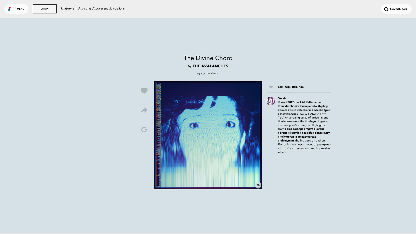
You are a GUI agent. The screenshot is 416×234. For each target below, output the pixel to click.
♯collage (310, 121)
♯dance (282, 110)
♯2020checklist (295, 102)
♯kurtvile (293, 133)
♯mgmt (308, 129)
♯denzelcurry (321, 133)
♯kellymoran (286, 136)
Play (208, 135)
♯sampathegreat (305, 136)
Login (45, 9)
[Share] (144, 110)
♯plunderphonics (288, 106)
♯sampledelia (308, 106)
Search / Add (398, 9)
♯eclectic (317, 110)
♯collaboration (287, 121)
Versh (214, 73)
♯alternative (313, 102)
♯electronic (304, 110)
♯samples (323, 144)
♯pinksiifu (306, 133)
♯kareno (319, 129)
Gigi (287, 87)
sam (280, 87)
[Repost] (144, 130)
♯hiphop (323, 106)
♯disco (292, 110)
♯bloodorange (294, 129)
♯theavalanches (288, 114)
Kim (301, 87)
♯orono (283, 133)
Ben (294, 87)
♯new (281, 102)
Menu (20, 9)
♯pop (327, 110)
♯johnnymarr (286, 140)
